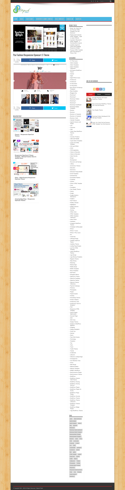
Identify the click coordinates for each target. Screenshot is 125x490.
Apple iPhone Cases (75, 77)
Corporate (72, 443)
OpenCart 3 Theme (75, 276)
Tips (71, 343)
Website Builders (74, 366)
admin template (73, 421)
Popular (90, 94)
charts (76, 438)
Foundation (73, 187)
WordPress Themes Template (44, 19)
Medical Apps (73, 264)
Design (72, 158)
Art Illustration (73, 83)
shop (75, 472)
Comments (107, 94)
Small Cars (73, 331)
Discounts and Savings (76, 162)
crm (70, 445)
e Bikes (72, 163)
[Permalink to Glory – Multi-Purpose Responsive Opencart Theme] (26, 174)
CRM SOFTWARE (74, 138)
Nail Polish (72, 272)
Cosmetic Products (75, 136)
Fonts (71, 185)
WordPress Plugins (75, 387)
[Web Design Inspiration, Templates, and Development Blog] (21, 13)
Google (72, 193)
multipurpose (72, 460)
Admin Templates (74, 65)
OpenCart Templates (75, 278)
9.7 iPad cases (74, 61)
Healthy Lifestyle (74, 202)
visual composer (73, 474)
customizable (72, 447)
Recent (99, 94)
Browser (72, 110)
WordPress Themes (75, 398)
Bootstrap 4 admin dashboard (76, 429)
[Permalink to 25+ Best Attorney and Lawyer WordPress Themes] (88, 101)
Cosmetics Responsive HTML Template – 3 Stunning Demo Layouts (76, 41)
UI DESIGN (73, 352)
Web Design (73, 364)
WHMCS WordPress (75, 370)
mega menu (72, 456)
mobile (71, 458)
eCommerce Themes (75, 165)
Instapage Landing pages (76, 226)
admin (71, 418)
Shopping (72, 327)
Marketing (72, 262)
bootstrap (75, 425)
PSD (71, 307)
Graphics (72, 198)
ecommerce (72, 449)
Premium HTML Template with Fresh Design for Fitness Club (76, 51)
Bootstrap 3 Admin (74, 99)
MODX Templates (74, 268)
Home (15, 19)
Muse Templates (74, 270)
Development (73, 160)
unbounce (72, 354)
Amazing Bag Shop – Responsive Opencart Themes (25, 199)
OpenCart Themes (74, 280)
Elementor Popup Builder (76, 171)
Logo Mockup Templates (76, 257)
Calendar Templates (75, 120)
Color (71, 135)
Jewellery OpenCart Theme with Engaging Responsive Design (75, 46)
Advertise (78, 19)
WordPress (73, 376)
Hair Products (73, 200)
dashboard (79, 447)
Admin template (74, 63)
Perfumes (72, 288)
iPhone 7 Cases (74, 230)
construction (76, 441)
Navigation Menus (74, 274)
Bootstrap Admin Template (75, 434)
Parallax (78, 460)
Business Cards (74, 118)
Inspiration (72, 221)
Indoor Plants (73, 219)
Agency (79, 423)
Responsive (72, 467)
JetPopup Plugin (74, 238)
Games (72, 191)
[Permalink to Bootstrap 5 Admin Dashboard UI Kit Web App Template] (88, 120)
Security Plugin (74, 316)
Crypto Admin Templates (76, 140)
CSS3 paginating (74, 150)
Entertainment (73, 175)
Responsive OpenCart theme (76, 469)
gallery (74, 452)
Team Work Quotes (75, 337)
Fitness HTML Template (76, 183)
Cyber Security (73, 156)
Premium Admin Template (75, 465)
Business (72, 112)
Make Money (73, 260)
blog (71, 425)
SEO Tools (73, 320)
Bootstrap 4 (73, 101)
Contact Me (70, 19)
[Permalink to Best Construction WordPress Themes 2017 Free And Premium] (88, 108)
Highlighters (73, 204)
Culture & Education (75, 152)
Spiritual (72, 333)
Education (72, 167)
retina (71, 472)
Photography (73, 289)
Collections (29, 19)
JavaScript (72, 236)
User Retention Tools (75, 360)
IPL (71, 234)
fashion (77, 449)
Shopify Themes (74, 322)
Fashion (72, 181)
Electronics (73, 169)
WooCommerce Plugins (76, 372)
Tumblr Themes (74, 349)
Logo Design (73, 255)
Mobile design (73, 266)
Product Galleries (74, 299)
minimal (77, 456)
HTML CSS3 (73, 212)
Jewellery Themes (74, 244)
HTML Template (73, 454)
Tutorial (72, 350)
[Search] (110, 1)
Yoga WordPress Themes (76, 410)
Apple (71, 75)
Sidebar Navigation (74, 329)
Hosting (72, 210)
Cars (71, 125)
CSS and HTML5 (74, 146)
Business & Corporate (75, 114)
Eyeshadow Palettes (75, 177)
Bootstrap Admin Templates (75, 436)
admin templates (73, 423)
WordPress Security (75, 396)
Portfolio (72, 295)
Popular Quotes (74, 293)
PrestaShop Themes (75, 297)
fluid (70, 452)
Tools (71, 345)
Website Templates (75, 368)
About (21, 19)
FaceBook (72, 179)
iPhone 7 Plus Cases (75, 232)
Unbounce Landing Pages (76, 356)
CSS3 (71, 148)
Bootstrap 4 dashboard (75, 104)
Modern (75, 458)
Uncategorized (73, 358)
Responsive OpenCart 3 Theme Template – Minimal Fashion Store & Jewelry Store (25, 157)
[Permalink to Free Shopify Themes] (88, 114)
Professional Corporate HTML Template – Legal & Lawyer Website (76, 36)
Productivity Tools (74, 301)
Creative (77, 443)
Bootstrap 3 (73, 95)
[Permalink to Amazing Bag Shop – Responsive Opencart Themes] (26, 196)
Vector (71, 362)
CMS (71, 129)
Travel (71, 347)
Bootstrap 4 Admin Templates (76, 432)
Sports (71, 335)
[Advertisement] (99, 51)
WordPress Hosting (75, 381)
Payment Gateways (75, 286)
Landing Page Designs (75, 246)
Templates (72, 341)
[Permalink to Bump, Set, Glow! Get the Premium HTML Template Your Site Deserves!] (88, 126)
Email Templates (74, 173)
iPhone (72, 228)
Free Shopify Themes (75, 189)
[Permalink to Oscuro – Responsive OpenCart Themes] (26, 131)
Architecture (73, 79)
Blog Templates (59, 19)
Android (72, 73)
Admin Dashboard (77, 418)
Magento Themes (74, 259)
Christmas (72, 127)
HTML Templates (74, 214)
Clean (81, 438)
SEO (71, 318)
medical (79, 454)
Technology (73, 339)
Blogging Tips (73, 93)
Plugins (72, 291)
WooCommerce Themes (76, 374)
